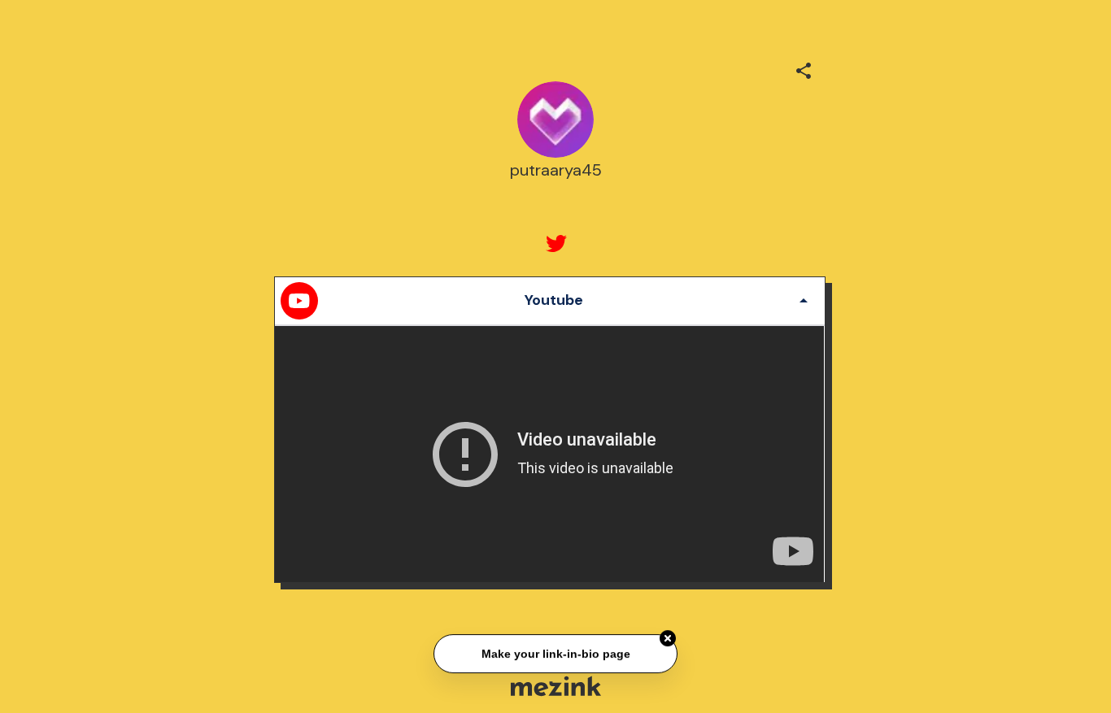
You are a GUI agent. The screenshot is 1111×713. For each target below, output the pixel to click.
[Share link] (803, 68)
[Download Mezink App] (556, 686)
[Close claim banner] (668, 639)
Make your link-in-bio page (555, 653)
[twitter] (555, 244)
